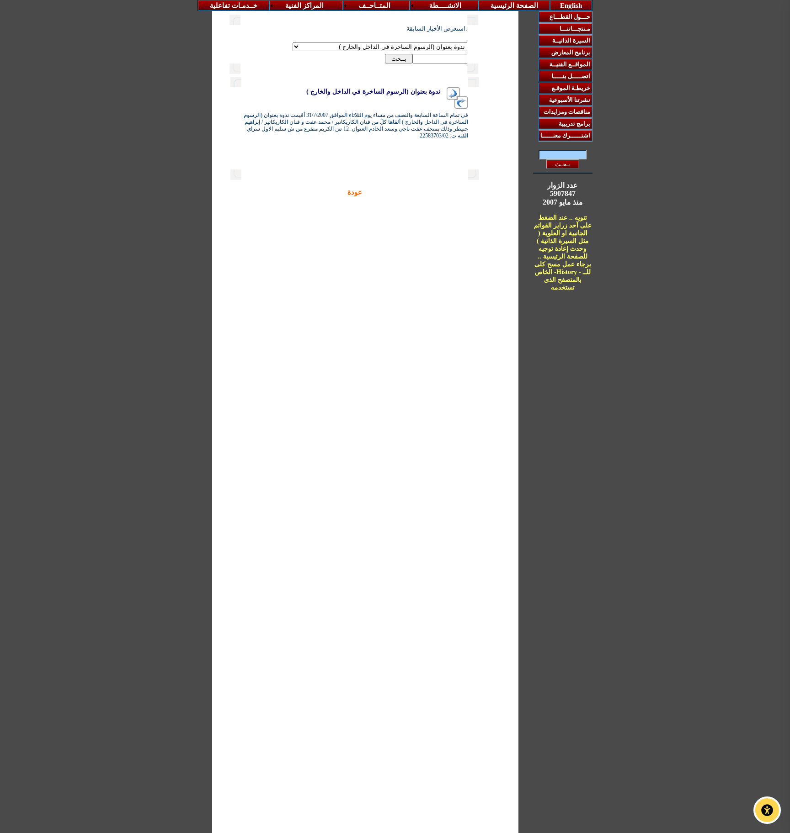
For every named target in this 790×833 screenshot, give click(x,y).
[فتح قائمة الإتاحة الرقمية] (767, 810)
